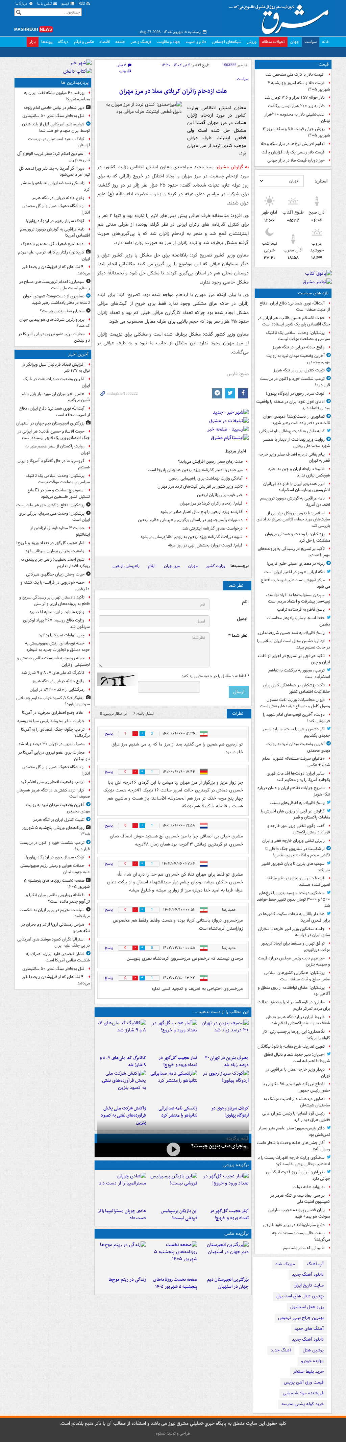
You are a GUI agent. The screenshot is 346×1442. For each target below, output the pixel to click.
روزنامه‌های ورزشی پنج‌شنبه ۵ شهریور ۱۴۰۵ (56, 831)
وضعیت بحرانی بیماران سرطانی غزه (55, 551)
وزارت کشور (215, 566)
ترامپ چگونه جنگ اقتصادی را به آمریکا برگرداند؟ (55, 732)
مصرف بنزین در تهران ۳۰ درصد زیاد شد (227, 1061)
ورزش (251, 42)
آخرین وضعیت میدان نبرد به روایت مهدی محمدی (298, 358)
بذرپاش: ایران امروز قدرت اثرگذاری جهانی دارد (298, 1175)
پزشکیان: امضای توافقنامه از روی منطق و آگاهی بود (294, 990)
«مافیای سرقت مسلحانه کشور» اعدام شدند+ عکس (296, 761)
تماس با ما (45, 3)
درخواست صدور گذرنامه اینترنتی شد (212, 528)
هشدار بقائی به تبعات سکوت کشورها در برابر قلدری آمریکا (294, 917)
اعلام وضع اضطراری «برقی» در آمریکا (53, 712)
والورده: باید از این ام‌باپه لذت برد (56, 612)
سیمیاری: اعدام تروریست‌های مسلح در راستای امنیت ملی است (54, 284)
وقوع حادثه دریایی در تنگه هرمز (298, 347)
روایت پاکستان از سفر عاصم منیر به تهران (57, 449)
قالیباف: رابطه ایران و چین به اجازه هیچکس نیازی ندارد (299, 472)
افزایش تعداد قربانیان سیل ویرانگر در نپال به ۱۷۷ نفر (56, 367)
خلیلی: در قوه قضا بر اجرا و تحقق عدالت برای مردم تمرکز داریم (293, 1005)
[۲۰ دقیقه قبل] (224, 1257)
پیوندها (47, 42)
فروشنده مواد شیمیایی (303, 1393)
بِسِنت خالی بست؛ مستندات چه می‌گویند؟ (301, 1236)
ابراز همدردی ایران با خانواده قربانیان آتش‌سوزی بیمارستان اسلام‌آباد (296, 487)
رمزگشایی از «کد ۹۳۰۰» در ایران (57, 689)
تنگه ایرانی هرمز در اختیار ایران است (294, 572)
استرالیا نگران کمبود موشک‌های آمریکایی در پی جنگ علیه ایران (53, 942)
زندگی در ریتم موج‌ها (127, 1280)
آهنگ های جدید (309, 1328)
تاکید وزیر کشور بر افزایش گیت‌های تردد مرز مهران (200, 486)
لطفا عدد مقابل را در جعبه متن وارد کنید (215, 676)
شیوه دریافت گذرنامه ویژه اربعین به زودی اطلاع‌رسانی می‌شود (191, 537)
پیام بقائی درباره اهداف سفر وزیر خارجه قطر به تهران (294, 457)
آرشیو (65, 3)
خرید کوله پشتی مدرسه (302, 1404)
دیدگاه (63, 42)
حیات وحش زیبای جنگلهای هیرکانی (55, 574)
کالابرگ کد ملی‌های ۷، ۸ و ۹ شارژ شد (123, 1061)
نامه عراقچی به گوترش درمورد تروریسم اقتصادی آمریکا (295, 501)
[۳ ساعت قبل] (224, 1086)
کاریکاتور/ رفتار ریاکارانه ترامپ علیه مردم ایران (54, 255)
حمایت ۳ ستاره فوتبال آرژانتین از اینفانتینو (60, 531)
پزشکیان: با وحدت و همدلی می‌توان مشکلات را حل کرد (297, 537)
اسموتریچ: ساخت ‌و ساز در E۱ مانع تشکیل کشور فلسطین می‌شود (58, 493)
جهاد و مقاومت (168, 42)
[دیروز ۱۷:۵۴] (121, 1086)
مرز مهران (172, 566)
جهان (294, 42)
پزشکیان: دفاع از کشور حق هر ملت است (50, 505)
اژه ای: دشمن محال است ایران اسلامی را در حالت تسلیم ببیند (293, 644)
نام (244, 602)
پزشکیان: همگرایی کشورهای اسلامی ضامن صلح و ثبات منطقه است (297, 976)
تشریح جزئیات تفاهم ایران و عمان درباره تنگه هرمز (293, 791)
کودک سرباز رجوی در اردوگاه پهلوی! (295, 393)
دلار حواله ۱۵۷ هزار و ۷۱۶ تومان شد (295, 97)
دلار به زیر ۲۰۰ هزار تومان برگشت (296, 106)
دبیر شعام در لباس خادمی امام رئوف (54, 107)
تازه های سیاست (313, 293)
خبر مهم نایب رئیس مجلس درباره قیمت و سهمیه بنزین (294, 961)
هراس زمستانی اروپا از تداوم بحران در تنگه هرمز (55, 927)
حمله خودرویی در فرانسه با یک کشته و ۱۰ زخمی (55, 585)
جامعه (120, 42)
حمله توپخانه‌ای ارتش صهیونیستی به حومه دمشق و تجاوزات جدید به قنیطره (57, 646)
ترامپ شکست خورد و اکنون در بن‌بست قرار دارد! (295, 381)
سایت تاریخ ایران (309, 1285)
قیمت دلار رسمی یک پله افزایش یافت (293, 152)
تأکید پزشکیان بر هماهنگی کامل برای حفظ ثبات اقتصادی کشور (296, 688)
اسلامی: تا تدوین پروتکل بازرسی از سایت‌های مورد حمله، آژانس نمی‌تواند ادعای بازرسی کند (293, 519)
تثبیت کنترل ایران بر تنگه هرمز (299, 370)
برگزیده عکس (236, 1233)
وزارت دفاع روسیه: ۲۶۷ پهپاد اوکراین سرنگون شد (56, 623)
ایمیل (242, 618)
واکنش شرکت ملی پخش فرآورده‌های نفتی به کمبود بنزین (123, 1115)
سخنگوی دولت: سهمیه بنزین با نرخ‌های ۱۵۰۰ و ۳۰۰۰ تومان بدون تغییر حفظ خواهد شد (293, 899)
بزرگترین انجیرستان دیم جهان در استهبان (228, 1283)
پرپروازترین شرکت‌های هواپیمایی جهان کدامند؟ (54, 322)
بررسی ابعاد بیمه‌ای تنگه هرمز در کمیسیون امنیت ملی (300, 1198)
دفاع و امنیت (196, 42)
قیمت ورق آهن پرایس (304, 1382)
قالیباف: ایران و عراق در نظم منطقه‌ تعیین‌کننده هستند (298, 881)
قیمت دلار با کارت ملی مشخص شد (295, 74)
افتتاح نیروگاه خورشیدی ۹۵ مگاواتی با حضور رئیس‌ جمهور (296, 1087)
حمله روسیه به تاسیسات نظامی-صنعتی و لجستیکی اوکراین (53, 661)
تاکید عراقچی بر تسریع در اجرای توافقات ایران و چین (294, 659)
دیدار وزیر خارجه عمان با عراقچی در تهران (298, 1072)
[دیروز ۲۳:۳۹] (173, 1149)
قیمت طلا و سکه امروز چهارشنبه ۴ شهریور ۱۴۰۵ (298, 86)
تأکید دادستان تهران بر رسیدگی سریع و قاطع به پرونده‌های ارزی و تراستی (54, 600)
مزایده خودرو (312, 1361)
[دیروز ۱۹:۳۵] (173, 1086)
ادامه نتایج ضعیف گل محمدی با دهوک (52, 244)
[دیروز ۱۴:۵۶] (121, 1189)
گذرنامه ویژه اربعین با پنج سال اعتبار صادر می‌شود (201, 512)
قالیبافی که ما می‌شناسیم (304, 1248)
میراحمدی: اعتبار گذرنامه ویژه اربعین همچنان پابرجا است (195, 470)
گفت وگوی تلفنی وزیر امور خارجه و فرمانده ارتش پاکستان (298, 829)
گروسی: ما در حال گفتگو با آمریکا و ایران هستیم (54, 464)
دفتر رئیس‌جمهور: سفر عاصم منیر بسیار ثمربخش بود (294, 1131)
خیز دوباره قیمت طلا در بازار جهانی (296, 160)
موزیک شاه (285, 1264)
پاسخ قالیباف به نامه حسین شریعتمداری (291, 633)
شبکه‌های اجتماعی (226, 42)
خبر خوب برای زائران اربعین (220, 495)
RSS (82, 3)
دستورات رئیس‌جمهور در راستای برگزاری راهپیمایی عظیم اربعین (190, 520)
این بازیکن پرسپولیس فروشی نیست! (179, 1214)
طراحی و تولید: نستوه (173, 1433)
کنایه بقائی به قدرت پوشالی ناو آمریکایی (292, 431)
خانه (325, 42)
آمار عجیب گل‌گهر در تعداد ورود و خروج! (177, 1061)
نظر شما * (237, 635)
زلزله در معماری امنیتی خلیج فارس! (296, 563)
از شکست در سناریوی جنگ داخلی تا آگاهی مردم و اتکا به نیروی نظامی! (297, 852)
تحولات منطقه (273, 42)
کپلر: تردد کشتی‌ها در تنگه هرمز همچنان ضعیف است (53, 793)
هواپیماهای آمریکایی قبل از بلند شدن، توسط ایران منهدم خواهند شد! (55, 127)
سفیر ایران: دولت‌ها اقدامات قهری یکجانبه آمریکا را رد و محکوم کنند (298, 776)
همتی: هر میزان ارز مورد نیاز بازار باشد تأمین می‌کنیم (55, 397)
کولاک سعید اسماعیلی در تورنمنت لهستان (59, 142)
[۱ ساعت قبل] (173, 1036)
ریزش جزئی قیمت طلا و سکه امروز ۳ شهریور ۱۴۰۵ (296, 132)
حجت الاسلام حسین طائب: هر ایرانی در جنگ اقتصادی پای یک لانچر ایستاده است (294, 321)
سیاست (310, 42)
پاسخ (109, 733)
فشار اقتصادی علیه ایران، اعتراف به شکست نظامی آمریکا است (58, 957)
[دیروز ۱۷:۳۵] (173, 1189)
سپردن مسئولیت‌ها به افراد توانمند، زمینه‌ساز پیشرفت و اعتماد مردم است (298, 598)
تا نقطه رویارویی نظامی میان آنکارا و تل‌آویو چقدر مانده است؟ (58, 898)
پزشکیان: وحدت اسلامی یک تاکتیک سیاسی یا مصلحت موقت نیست (298, 335)
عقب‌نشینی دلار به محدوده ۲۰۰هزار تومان (297, 117)
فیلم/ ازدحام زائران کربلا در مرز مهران (211, 503)
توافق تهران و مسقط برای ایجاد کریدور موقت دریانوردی (295, 946)
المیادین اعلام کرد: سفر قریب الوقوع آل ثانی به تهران (53, 156)
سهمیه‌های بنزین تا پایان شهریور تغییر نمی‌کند (296, 866)
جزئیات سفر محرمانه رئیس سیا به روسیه (50, 721)
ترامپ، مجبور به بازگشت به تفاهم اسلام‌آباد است (299, 673)
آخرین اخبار (78, 354)
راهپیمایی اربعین (126, 566)
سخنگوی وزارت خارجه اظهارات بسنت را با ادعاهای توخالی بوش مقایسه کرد (293, 1160)
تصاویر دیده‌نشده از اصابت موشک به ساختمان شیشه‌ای (297, 1102)
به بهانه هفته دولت (309, 1187)
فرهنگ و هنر (141, 42)
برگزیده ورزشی (236, 1165)
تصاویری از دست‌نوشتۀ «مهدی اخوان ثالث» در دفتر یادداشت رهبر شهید (296, 419)
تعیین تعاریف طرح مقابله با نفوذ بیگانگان (291, 1046)
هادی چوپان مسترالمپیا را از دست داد (122, 1214)
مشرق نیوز (281, 17)
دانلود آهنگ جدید (308, 1274)
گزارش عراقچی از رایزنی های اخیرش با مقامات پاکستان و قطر (295, 814)
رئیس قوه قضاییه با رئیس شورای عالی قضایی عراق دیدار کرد (296, 1116)
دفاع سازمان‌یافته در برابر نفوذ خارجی (294, 1225)
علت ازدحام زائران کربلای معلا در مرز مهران (173, 91)
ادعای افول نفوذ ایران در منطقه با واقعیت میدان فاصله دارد (293, 404)
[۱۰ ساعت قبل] (121, 1257)
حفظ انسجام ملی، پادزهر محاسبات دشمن (298, 621)
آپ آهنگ (315, 1264)
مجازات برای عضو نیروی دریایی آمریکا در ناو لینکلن (54, 337)
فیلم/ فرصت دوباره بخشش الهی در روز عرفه (205, 545)
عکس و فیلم (84, 42)
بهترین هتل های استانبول (300, 1296)
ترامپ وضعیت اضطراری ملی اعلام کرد (52, 782)
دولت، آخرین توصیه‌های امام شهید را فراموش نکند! (296, 717)
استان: (321, 181)
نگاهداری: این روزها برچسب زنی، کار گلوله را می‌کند (296, 1034)
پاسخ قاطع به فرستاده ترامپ (301, 609)
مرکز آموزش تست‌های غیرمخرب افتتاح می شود (295, 583)
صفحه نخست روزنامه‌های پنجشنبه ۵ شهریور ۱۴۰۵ (175, 1283)
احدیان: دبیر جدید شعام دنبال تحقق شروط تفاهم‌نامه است (297, 1057)
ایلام (151, 566)
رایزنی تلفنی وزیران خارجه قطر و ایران (293, 840)
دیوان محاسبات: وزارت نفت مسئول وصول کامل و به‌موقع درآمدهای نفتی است (295, 702)
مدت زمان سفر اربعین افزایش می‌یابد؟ (210, 461)
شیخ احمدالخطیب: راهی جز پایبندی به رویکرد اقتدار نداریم (55, 562)
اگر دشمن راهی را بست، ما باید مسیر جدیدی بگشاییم (296, 732)
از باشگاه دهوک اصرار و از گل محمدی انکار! (56, 209)
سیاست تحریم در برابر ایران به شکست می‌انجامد (55, 913)
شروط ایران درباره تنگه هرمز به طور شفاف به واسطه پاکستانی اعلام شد (298, 1020)
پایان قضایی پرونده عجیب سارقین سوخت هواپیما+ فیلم (299, 1213)
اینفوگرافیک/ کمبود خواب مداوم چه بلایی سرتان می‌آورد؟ (53, 701)
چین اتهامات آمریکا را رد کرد (61, 635)
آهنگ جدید (281, 1350)
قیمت (324, 64)
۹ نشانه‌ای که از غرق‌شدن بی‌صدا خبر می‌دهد (56, 270)
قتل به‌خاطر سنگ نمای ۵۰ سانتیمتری (53, 116)
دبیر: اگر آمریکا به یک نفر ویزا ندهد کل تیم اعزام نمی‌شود (54, 171)
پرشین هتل (313, 1350)
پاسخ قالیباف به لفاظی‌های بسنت (297, 803)
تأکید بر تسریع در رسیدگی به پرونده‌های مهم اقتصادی (294, 551)
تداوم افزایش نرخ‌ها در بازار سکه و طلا (293, 144)
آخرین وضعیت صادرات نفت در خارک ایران (56, 382)
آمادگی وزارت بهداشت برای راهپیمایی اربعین (206, 478)
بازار (32, 42)
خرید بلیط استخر (308, 1371)
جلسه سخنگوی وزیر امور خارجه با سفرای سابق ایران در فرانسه (294, 932)
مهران (193, 566)
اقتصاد (104, 42)
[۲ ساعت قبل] (224, 1036)
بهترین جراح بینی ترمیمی (301, 1317)
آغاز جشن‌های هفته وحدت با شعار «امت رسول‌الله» (293, 1146)
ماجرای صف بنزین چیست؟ (218, 1146)
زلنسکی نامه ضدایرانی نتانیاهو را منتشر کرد (177, 1111)
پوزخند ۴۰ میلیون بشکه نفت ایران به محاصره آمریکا (57, 96)
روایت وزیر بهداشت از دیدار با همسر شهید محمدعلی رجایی (296, 442)
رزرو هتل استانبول (307, 1307)
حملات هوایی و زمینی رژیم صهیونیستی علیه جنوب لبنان (55, 868)
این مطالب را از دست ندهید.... (221, 1012)
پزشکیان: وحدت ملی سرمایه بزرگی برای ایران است (54, 516)
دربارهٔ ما (22, 3)
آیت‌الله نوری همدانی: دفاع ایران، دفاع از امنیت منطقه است (295, 306)
